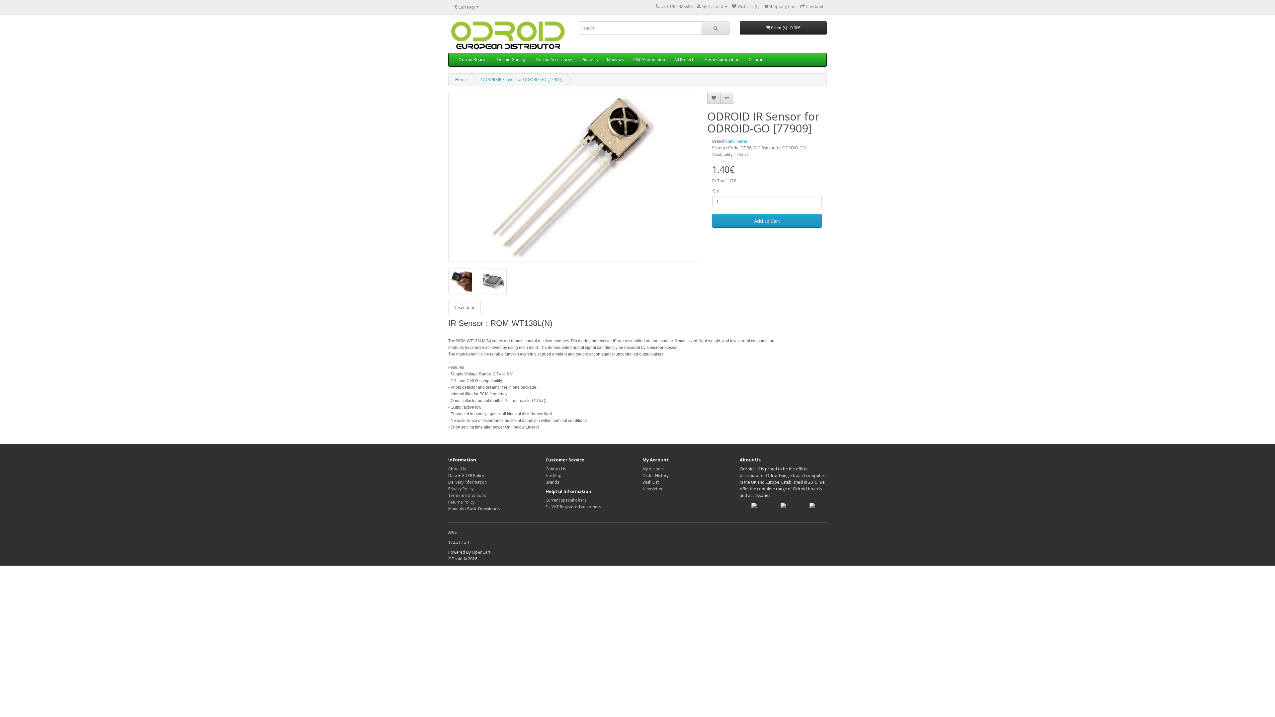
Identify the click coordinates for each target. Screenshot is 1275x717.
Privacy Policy (460, 489)
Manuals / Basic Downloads (474, 509)
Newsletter (652, 489)
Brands (552, 482)
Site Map (553, 475)
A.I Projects (684, 59)
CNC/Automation (649, 59)
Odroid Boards (473, 59)
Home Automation (722, 59)
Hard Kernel (737, 141)
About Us (457, 469)
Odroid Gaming (511, 59)
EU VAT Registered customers (573, 507)
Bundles (590, 59)
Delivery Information (467, 482)
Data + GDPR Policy (466, 475)
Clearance (758, 59)
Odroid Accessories (554, 59)
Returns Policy (461, 502)
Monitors (615, 59)
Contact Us (556, 469)
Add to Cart (767, 220)
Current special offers (566, 500)
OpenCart (481, 552)
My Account (653, 469)
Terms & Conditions (467, 495)
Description (464, 307)
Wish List (650, 482)
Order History (655, 475)
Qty (715, 191)
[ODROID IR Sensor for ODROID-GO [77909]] (572, 177)
